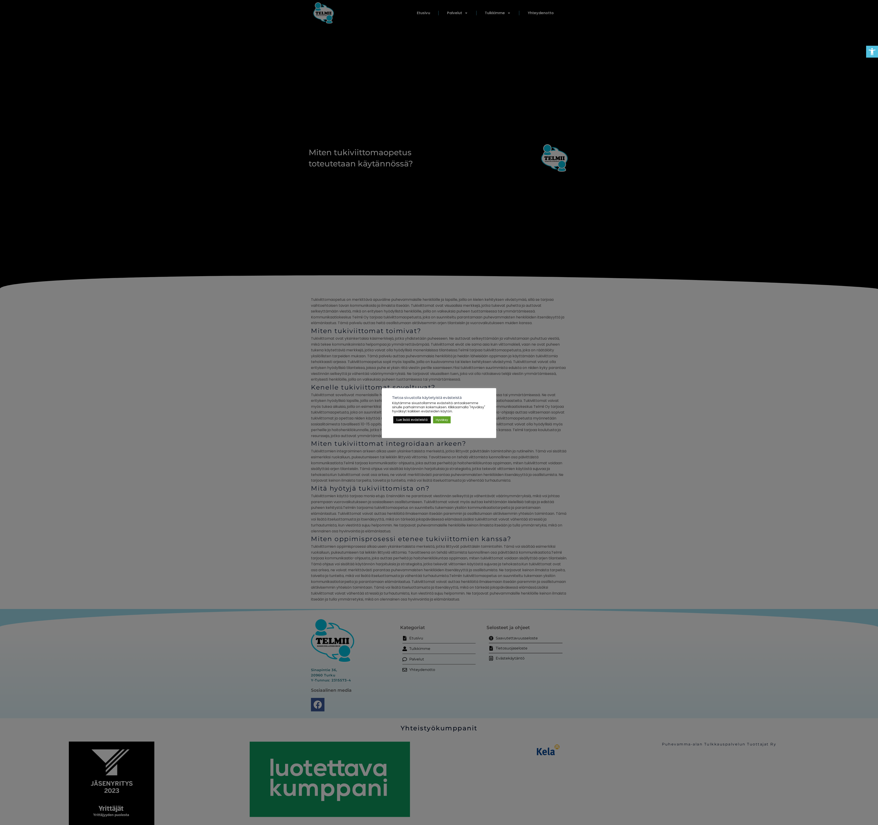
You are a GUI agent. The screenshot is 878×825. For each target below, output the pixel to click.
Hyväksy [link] (442, 420)
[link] (872, 52)
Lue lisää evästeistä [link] (412, 419)
